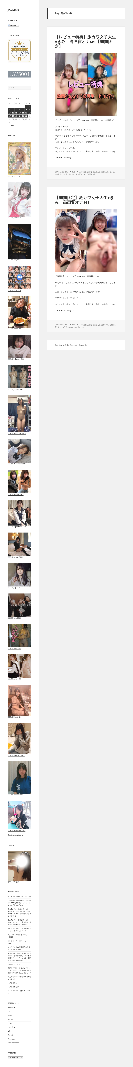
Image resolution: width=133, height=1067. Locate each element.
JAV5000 (13, 10)
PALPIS (10, 1019)
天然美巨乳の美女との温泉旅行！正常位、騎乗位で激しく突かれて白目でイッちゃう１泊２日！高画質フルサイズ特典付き (19, 956)
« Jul (12, 125)
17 (10, 116)
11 (13, 113)
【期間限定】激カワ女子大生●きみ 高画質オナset (84, 200)
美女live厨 (104, 172)
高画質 (89, 172)
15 (26, 113)
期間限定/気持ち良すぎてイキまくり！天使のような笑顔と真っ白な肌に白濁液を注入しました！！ (19, 970)
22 (26, 116)
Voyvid (10, 1035)
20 (20, 116)
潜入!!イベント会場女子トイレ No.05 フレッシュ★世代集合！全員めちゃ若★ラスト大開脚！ (19, 922)
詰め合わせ (97, 172)
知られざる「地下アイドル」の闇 (19, 896)
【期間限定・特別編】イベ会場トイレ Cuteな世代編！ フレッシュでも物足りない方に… (19, 902)
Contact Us (83, 345)
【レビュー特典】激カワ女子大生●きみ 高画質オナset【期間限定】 (85, 41)
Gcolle (10, 1023)
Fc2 (9, 1012)
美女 (85, 172)
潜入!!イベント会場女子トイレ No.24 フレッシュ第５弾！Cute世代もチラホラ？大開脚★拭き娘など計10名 (19, 912)
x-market (11, 1008)
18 (13, 116)
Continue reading (64, 157)
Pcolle (10, 1015)
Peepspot (11, 1039)
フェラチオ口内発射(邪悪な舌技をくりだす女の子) (19, 948)
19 (16, 116)
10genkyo (11, 1027)
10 (10, 113)
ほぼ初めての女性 (14, 964)
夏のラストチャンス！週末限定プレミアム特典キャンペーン (19, 929)
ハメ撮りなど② (13, 987)
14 (23, 113)
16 (30, 113)
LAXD (81, 172)
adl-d (9, 1031)
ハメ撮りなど (12, 983)
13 (20, 113)
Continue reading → (15, 835)
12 (16, 113)
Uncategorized (13, 1043)
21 (23, 116)
